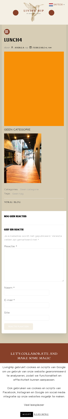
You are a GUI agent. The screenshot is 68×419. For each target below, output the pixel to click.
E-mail (9, 300)
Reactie (10, 246)
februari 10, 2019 (42, 47)
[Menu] (15, 13)
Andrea (19, 47)
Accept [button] (26, 414)
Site (7, 312)
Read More (41, 414)
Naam (9, 287)
